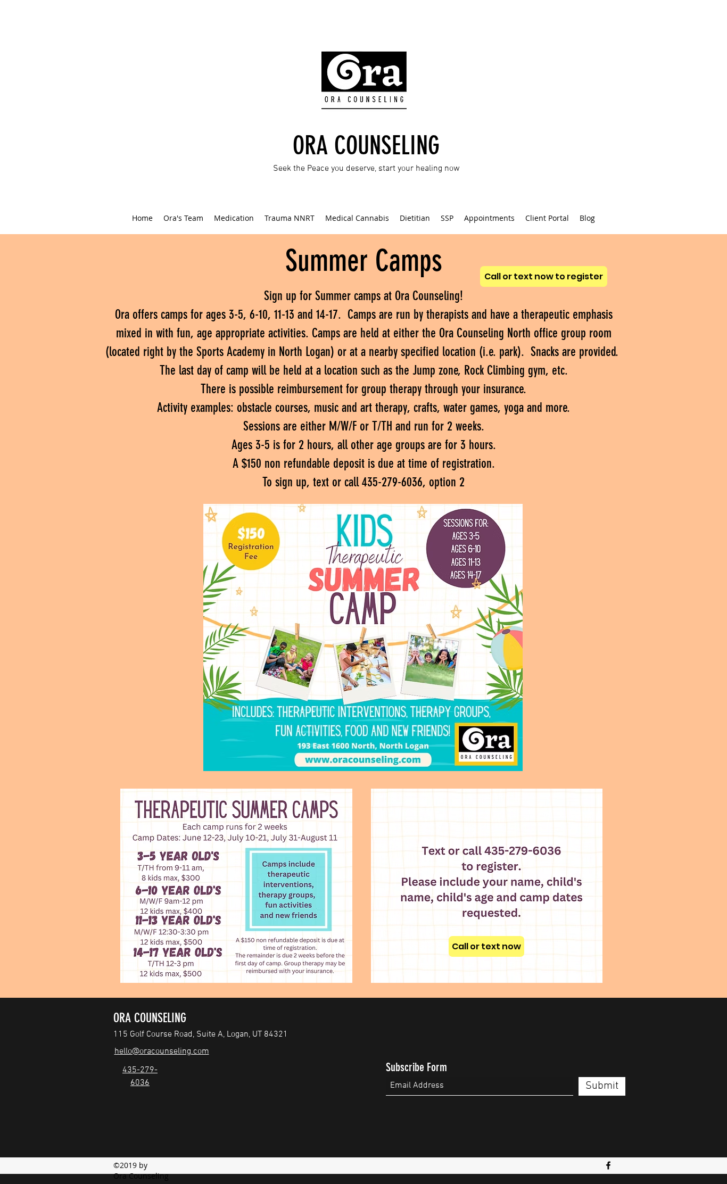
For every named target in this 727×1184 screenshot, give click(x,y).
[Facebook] (608, 1165)
